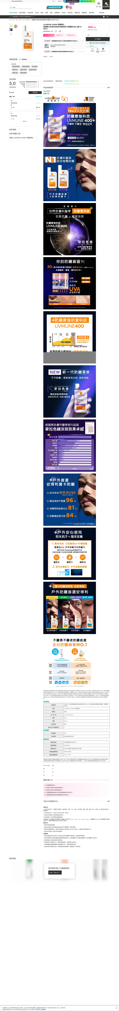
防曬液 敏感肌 (23, 72)
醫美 (42, 12)
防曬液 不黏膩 (23, 69)
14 (57, 812)
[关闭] (116, 1008)
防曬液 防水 (15, 69)
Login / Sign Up (54, 872)
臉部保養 (30, 12)
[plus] (106, 35)
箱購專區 (84, 12)
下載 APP (54, 1)
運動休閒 (77, 12)
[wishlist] (56, 31)
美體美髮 (57, 12)
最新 (14, 96)
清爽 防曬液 (34, 66)
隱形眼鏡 (91, 12)
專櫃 (46, 12)
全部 (10, 96)
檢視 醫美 (13, 130)
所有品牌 (101, 12)
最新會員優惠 (13, 12)
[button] (106, 4)
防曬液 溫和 (15, 72)
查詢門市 (60, 1)
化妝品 (37, 12)
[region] (59, 1008)
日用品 (63, 12)
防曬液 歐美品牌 (32, 69)
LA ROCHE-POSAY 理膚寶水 (53, 25)
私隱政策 (43, 1009)
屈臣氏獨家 (22, 12)
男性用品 (70, 12)
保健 (51, 12)
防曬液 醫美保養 (25, 66)
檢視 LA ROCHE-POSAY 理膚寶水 (21, 138)
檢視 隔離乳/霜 (15, 134)
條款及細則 (52, 46)
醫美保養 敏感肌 (16, 66)
